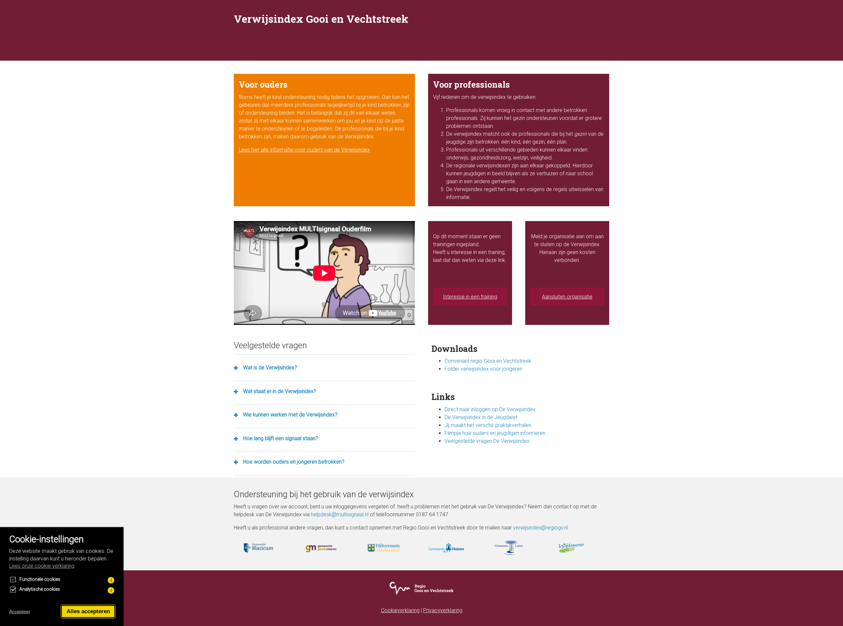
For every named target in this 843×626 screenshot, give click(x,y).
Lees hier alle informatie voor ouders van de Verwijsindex (304, 150)
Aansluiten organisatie (567, 297)
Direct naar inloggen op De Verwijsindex (490, 409)
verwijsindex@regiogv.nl (540, 528)
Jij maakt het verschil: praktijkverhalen (488, 425)
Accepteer (19, 611)
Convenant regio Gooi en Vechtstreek (488, 361)
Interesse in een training (470, 297)
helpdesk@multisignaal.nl (339, 514)
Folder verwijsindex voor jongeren (483, 369)
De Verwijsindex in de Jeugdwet (481, 417)
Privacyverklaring (442, 610)
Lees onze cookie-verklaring (41, 566)
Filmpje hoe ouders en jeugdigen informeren (495, 433)
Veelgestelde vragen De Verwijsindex (487, 441)
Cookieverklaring (400, 610)
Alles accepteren (88, 611)
